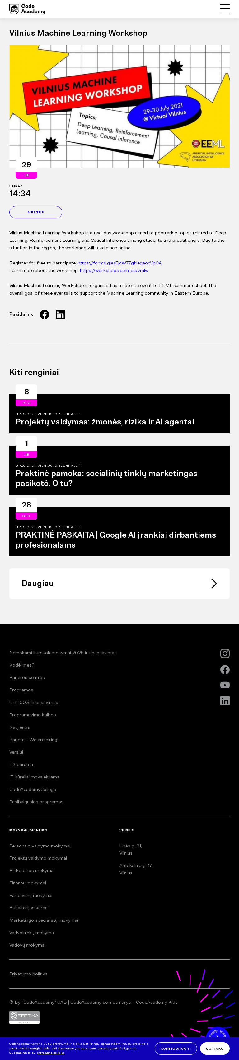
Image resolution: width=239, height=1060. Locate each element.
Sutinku (215, 1048)
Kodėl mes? (21, 665)
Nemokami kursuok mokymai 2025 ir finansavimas (63, 652)
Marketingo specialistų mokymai (43, 920)
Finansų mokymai (27, 883)
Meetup (36, 212)
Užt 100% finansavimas (33, 702)
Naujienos (19, 727)
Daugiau (38, 583)
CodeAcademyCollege (32, 789)
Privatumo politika (28, 974)
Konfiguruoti (176, 1048)
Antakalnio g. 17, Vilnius (136, 869)
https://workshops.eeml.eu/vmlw (114, 270)
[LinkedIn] (225, 700)
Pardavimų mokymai (30, 895)
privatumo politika (50, 1053)
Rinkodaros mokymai (31, 870)
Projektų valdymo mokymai (38, 858)
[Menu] (225, 9)
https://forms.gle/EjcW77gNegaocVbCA (120, 263)
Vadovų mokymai (27, 945)
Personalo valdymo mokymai (39, 846)
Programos (21, 690)
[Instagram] (225, 653)
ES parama (21, 764)
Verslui (16, 752)
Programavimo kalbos (32, 715)
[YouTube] (225, 685)
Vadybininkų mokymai (32, 932)
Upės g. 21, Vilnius (131, 849)
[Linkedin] (60, 314)
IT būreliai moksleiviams (34, 777)
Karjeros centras (27, 677)
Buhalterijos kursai (29, 908)
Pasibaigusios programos (36, 802)
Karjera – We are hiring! (33, 739)
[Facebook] (44, 314)
